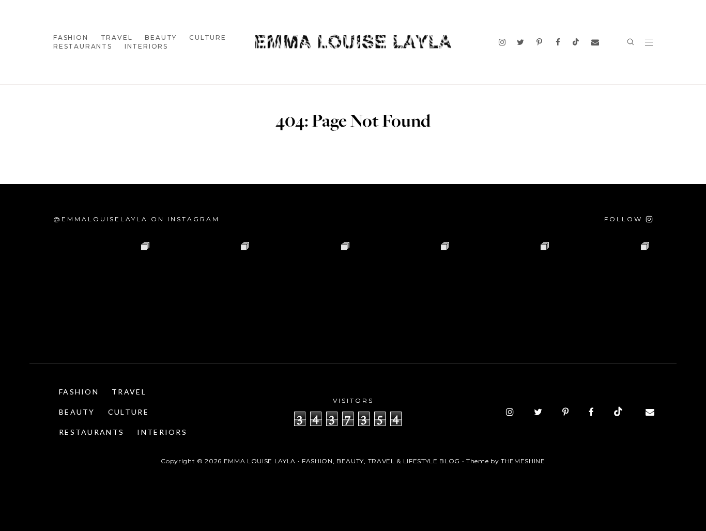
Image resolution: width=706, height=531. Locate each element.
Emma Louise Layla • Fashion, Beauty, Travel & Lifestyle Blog (342, 461)
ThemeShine (523, 461)
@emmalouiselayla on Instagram (136, 219)
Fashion (70, 37)
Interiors (146, 46)
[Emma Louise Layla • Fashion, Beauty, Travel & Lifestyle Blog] (353, 42)
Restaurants (82, 46)
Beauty (161, 37)
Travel (117, 37)
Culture (207, 37)
